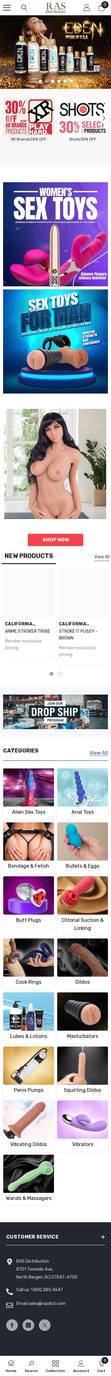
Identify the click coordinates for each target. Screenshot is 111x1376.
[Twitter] (45, 1325)
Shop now (56, 540)
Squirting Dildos (82, 1090)
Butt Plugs (28, 920)
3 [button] (53, 81)
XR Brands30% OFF (28, 139)
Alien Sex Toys (28, 812)
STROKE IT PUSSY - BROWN (78, 635)
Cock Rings (28, 982)
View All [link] (99, 753)
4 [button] (59, 81)
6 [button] (71, 81)
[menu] (6, 7)
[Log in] (86, 7)
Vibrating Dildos (28, 1144)
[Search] (24, 7)
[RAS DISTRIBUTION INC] (28, 117)
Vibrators (82, 1144)
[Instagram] (28, 1325)
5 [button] (65, 81)
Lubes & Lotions (28, 1036)
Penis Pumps (28, 1090)
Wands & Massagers (28, 1198)
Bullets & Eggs (82, 866)
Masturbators (82, 1036)
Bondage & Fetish (28, 866)
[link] (31, 1366)
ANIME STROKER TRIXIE (27, 631)
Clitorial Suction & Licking (83, 924)
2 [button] (46, 81)
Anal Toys (83, 812)
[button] (104, 118)
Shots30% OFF (82, 139)
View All (101, 557)
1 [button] (40, 81)
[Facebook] (12, 1325)
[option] (55, 52)
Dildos (83, 982)
